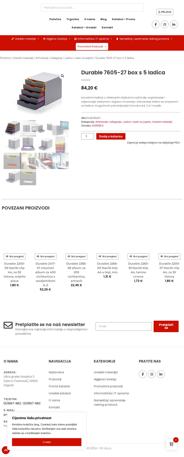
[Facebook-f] (156, 24)
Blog (103, 19)
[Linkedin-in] (174, 24)
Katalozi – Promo (123, 19)
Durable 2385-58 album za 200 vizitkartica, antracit (76, 272)
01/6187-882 (12, 403)
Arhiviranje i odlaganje (48, 58)
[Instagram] (165, 24)
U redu (47, 442)
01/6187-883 (31, 403)
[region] (46, 431)
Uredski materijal (25, 39)
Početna (55, 19)
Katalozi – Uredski (84, 27)
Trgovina (72, 19)
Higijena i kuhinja (57, 39)
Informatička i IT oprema (93, 39)
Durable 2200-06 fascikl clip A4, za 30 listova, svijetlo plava (15, 272)
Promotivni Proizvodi (90, 46)
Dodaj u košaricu (111, 136)
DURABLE (98, 125)
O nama (89, 19)
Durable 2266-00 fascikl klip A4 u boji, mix (107, 268)
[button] (62, 76)
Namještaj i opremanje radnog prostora (144, 39)
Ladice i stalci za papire (79, 58)
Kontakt (107, 27)
